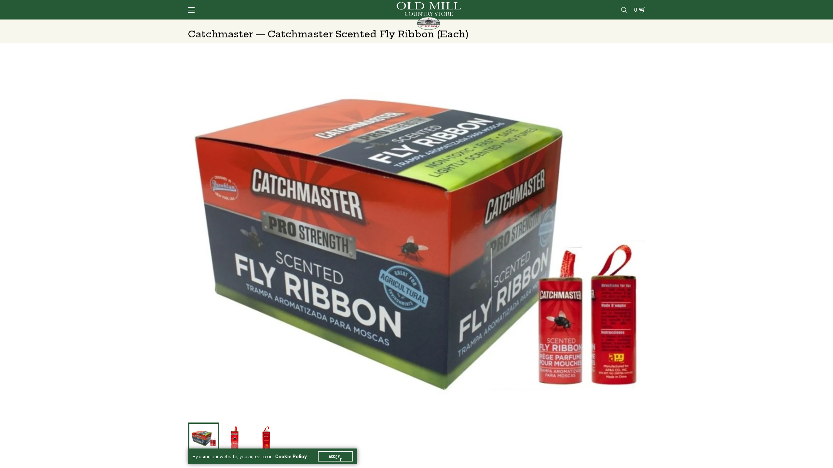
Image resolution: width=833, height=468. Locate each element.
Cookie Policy (291, 456)
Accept (335, 456)
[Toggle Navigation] (191, 10)
